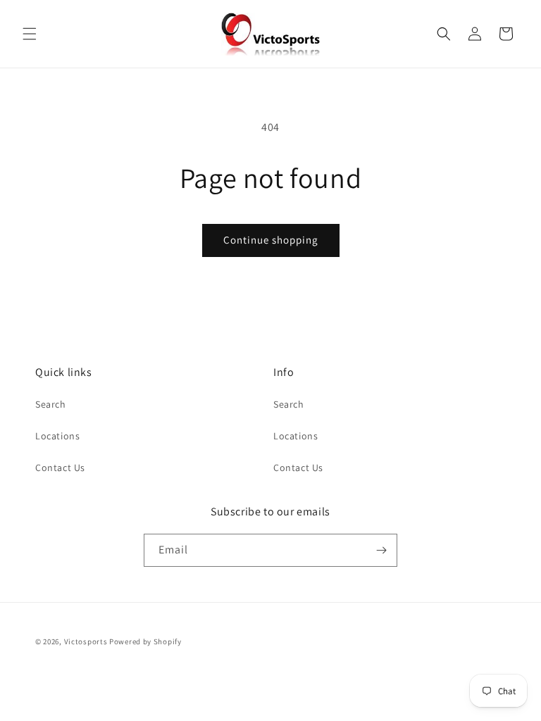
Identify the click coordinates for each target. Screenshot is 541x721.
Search (50, 404)
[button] (29, 33)
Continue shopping (270, 239)
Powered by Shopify (145, 641)
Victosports (86, 641)
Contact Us (60, 467)
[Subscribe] (381, 550)
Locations (57, 436)
